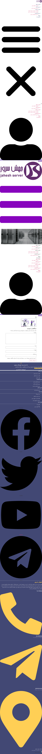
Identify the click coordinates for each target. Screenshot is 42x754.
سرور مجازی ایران (34, 8)
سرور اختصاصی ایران (34, 14)
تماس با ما (38, 117)
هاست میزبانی (37, 9)
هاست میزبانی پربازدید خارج (33, 11)
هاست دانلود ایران (35, 5)
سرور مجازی (38, 107)
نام (35, 345)
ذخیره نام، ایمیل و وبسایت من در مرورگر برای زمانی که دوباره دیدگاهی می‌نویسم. (21, 358)
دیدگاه (35, 332)
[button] (21, 61)
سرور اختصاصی (37, 13)
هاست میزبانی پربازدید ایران (33, 10)
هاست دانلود (38, 4)
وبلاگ (39, 15)
